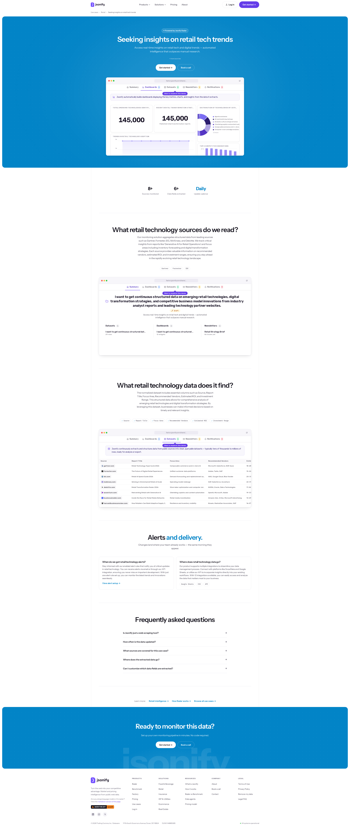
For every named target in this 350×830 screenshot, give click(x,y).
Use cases (94, 12)
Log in (231, 4)
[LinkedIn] (93, 814)
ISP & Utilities (164, 799)
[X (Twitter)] (105, 814)
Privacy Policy (244, 789)
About (185, 4)
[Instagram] (99, 814)
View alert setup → (111, 583)
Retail (103, 12)
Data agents (190, 799)
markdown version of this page (109, 802)
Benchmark (137, 789)
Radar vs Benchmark (194, 794)
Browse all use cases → (205, 701)
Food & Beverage (166, 784)
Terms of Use (244, 784)
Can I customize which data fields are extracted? (148, 668)
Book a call (186, 67)
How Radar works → (181, 701)
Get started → (249, 4)
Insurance (163, 794)
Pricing (173, 4)
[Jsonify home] (98, 4)
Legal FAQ (242, 799)
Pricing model (191, 804)
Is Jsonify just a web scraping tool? (141, 633)
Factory (135, 794)
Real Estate (163, 809)
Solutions (159, 4)
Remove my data (245, 794)
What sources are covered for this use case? (145, 650)
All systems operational (250, 823)
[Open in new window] (240, 81)
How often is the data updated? (139, 641)
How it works (190, 789)
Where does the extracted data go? (141, 659)
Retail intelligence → (159, 701)
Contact (215, 794)
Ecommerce (164, 804)
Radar (134, 784)
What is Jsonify (191, 784)
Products (143, 4)
